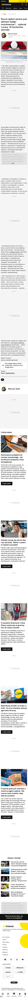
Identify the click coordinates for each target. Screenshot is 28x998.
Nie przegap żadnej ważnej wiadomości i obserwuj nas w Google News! (14, 365)
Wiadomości (8, 8)
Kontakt (4, 944)
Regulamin (5, 952)
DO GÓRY (13, 982)
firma (24, 139)
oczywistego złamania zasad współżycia (12, 344)
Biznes (20, 8)
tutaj (12, 163)
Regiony (15, 8)
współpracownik (14, 252)
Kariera (4, 939)
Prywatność (5, 954)
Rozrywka (4, 947)
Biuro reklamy (5, 937)
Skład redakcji (5, 942)
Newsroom (5, 949)
